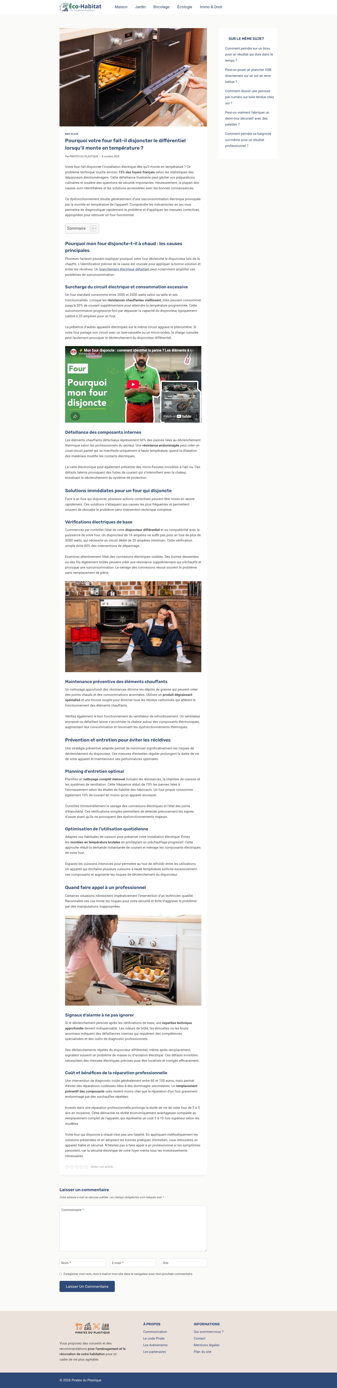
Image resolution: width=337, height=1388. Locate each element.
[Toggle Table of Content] (91, 228)
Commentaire (72, 1210)
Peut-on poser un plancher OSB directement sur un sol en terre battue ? (248, 76)
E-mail (118, 1263)
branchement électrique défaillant (124, 269)
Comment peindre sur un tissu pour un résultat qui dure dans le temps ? (249, 54)
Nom (66, 1263)
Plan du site (202, 1352)
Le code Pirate (153, 1338)
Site (165, 1263)
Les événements (155, 1345)
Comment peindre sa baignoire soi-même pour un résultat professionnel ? (248, 140)
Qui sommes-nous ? (208, 1332)
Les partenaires (154, 1352)
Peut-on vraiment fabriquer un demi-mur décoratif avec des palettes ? (247, 118)
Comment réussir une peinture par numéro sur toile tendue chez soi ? (249, 97)
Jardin (140, 7)
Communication (155, 1332)
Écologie (184, 7)
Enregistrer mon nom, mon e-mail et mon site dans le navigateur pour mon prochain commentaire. (128, 1274)
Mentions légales (207, 1345)
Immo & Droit (211, 7)
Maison (121, 7)
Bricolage (161, 7)
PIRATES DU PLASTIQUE (84, 156)
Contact (199, 1338)
